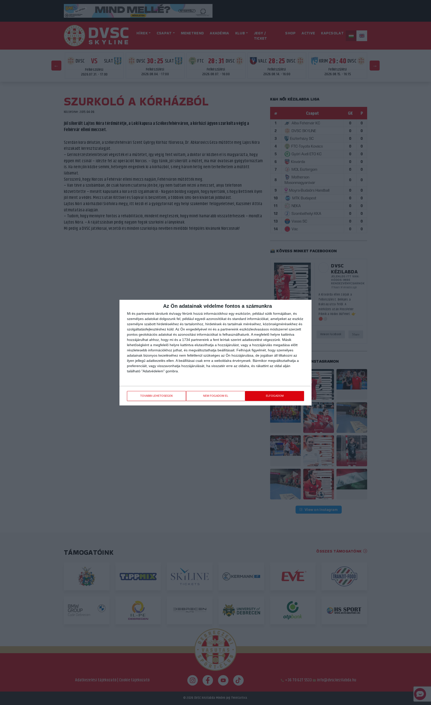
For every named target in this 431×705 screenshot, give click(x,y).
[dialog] (215, 352)
